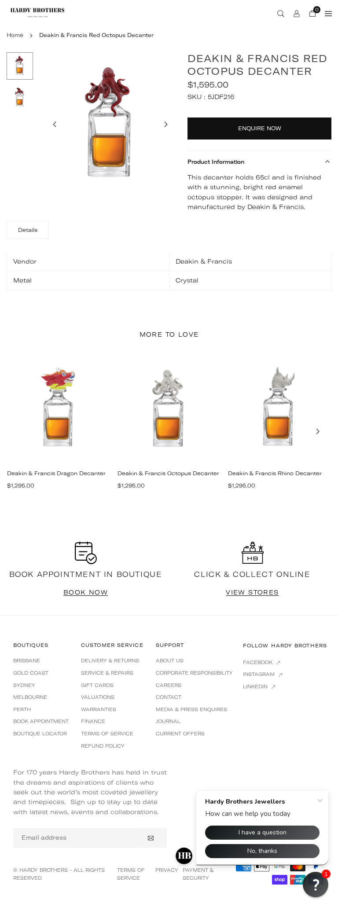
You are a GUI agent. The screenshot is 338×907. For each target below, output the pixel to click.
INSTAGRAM (259, 674)
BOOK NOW (85, 592)
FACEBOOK (258, 662)
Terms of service (107, 734)
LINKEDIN (256, 686)
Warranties (98, 709)
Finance (93, 721)
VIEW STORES (252, 592)
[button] (165, 124)
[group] (110, 125)
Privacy (166, 870)
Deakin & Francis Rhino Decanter (275, 473)
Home (15, 35)
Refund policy (103, 746)
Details (27, 230)
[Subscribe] (151, 838)
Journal (168, 721)
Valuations (97, 697)
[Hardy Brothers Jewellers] (37, 12)
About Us (170, 660)
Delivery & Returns (110, 660)
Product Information (215, 161)
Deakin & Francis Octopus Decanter (168, 473)
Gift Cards (97, 685)
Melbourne (30, 697)
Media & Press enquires (191, 709)
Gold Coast (30, 673)
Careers (168, 685)
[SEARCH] (281, 13)
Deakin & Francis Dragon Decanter (56, 473)
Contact (168, 697)
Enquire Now (259, 128)
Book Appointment (41, 721)
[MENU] (328, 13)
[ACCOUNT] (297, 13)
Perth (22, 709)
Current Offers (180, 734)
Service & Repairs (107, 673)
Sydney (24, 685)
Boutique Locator (40, 734)
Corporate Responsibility (194, 673)
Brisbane (26, 660)
